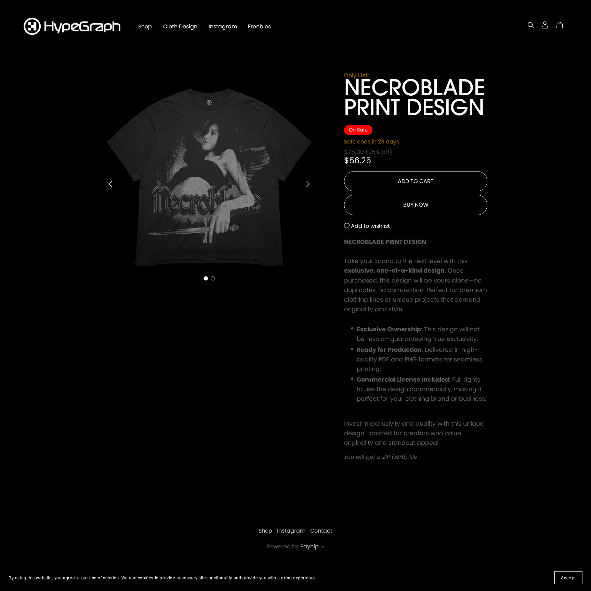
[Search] (531, 25)
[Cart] (562, 25)
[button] (110, 184)
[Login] (545, 25)
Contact (321, 531)
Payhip (309, 546)
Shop (145, 26)
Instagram (223, 26)
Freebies (259, 26)
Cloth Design (180, 26)
